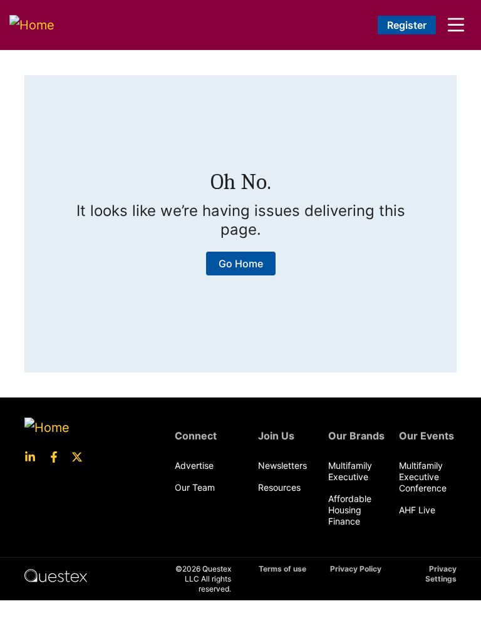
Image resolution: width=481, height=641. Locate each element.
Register (407, 25)
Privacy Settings (441, 573)
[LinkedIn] (33, 457)
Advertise (194, 465)
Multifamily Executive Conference (423, 476)
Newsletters (282, 465)
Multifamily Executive (350, 471)
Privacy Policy (355, 568)
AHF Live (417, 510)
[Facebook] (57, 457)
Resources (279, 487)
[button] (456, 25)
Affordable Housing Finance (349, 509)
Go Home (241, 263)
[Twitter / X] (80, 457)
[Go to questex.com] (55, 575)
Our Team (195, 487)
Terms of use (282, 568)
